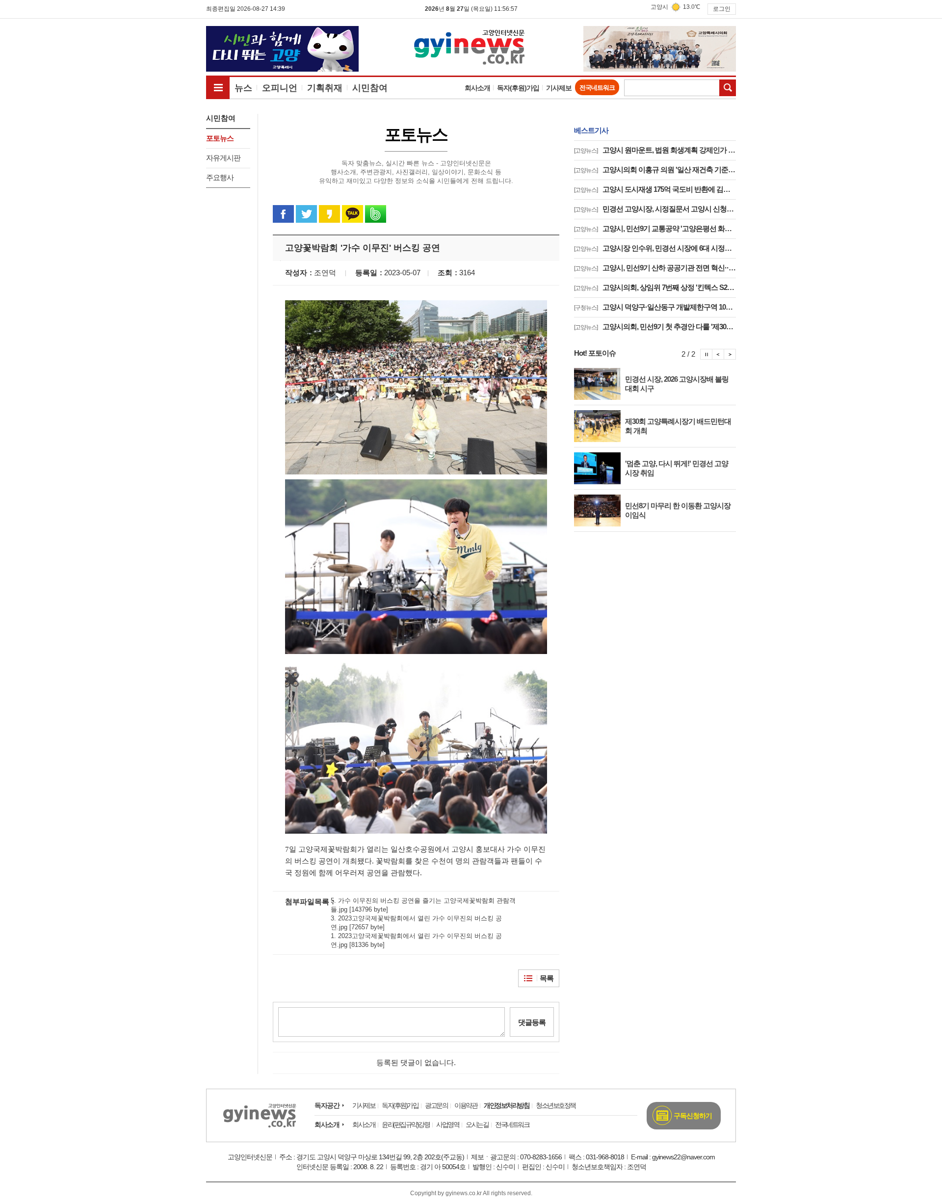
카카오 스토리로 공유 (329, 214)
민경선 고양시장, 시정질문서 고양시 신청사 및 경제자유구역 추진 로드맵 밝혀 (655, 209)
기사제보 (559, 87)
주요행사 (220, 177)
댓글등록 (532, 1022)
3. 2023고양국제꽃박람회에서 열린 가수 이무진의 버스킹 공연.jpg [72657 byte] (416, 923)
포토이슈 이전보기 (718, 354)
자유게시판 (223, 158)
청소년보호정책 (556, 1105)
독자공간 (326, 1105)
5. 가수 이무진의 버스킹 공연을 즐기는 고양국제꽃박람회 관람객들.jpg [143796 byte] (423, 905)
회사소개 (477, 87)
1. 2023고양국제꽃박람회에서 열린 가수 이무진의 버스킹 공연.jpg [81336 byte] (416, 940)
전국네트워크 (597, 87)
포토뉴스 (220, 138)
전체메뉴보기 (218, 87)
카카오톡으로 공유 (352, 214)
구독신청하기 (693, 1116)
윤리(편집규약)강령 (405, 1124)
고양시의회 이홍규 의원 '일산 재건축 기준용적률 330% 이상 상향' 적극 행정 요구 (655, 169)
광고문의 (436, 1105)
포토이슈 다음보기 (730, 354)
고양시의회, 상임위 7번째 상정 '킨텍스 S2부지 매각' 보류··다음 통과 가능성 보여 (655, 287)
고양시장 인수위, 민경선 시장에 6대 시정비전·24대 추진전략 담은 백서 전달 (655, 248)
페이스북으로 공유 (283, 214)
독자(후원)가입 (518, 87)
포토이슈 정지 (706, 354)
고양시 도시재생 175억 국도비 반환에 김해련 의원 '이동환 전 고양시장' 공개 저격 (655, 189)
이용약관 (465, 1105)
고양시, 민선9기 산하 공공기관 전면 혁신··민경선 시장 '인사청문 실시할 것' (655, 267)
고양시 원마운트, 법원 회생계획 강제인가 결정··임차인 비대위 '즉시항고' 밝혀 (655, 150)
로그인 (722, 8)
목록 (546, 978)
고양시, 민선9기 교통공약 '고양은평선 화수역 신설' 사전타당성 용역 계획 (655, 228)
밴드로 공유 (375, 214)
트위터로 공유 (306, 214)
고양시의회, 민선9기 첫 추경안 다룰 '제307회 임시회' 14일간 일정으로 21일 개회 (655, 326)
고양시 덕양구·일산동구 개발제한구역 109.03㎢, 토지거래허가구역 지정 (655, 307)
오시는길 (477, 1124)
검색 (727, 87)
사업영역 (447, 1124)
